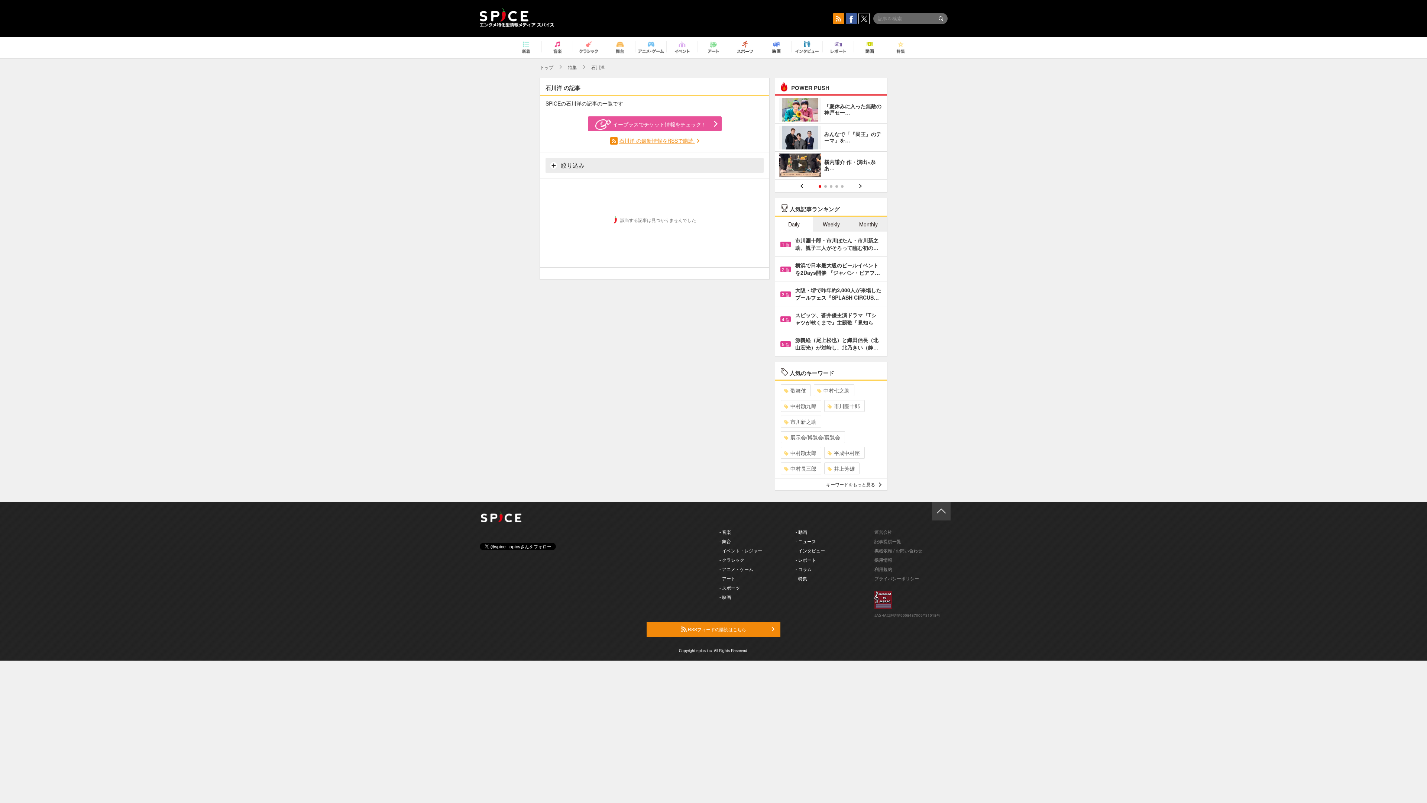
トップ (546, 67)
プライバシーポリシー (896, 578)
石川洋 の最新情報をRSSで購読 (657, 140)
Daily (794, 224)
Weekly (831, 224)
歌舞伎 (798, 390)
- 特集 (801, 578)
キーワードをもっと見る (850, 484)
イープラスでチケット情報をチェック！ (659, 124)
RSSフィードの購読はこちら (716, 629)
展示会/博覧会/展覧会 (815, 437)
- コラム (804, 569)
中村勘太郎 (803, 453)
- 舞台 (725, 541)
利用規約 (883, 569)
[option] (831, 138)
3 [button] (831, 186)
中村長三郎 (803, 468)
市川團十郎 (847, 406)
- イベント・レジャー (740, 550)
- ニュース (806, 541)
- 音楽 (725, 532)
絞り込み (572, 165)
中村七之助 (836, 390)
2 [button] (825, 186)
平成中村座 (847, 453)
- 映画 (725, 597)
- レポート (806, 560)
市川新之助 (803, 421)
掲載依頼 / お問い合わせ (898, 550)
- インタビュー (810, 550)
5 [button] (842, 186)
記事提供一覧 (887, 541)
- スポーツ (729, 587)
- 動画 (801, 532)
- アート (727, 578)
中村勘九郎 (803, 406)
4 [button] (836, 186)
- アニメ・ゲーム (736, 569)
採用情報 (883, 560)
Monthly (868, 224)
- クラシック (731, 560)
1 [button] (820, 186)
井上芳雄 (844, 468)
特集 (572, 67)
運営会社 (883, 532)
